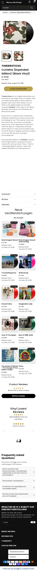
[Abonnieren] (33, 522)
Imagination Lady (25, 304)
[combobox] (18, 7)
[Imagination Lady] (27, 293)
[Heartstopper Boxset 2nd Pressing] (27, 229)
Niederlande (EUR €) (17, 552)
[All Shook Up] (27, 262)
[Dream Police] (10, 293)
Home (5, 12)
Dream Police (7, 304)
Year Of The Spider (9, 335)
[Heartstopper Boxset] (10, 229)
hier (15, 462)
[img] (18, 415)
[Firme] (27, 355)
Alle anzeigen (18, 218)
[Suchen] (31, 7)
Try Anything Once (9, 273)
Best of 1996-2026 (26, 335)
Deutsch (13, 557)
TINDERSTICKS (11, 66)
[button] (4, 2)
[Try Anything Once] (10, 262)
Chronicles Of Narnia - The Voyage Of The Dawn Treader (10, 368)
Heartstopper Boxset (10, 240)
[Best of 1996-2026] (27, 324)
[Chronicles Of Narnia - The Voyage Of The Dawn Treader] (10, 355)
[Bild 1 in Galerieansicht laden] (7, 56)
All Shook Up (23, 273)
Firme (21, 366)
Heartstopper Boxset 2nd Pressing (27, 241)
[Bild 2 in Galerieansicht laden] (19, 56)
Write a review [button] (18, 396)
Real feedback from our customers (18, 418)
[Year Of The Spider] (10, 324)
